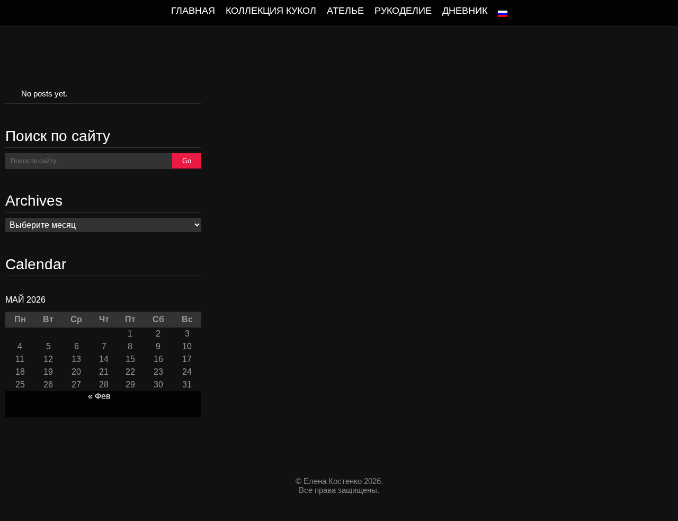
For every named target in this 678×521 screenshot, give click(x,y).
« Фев (99, 396)
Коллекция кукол (271, 10)
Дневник (464, 10)
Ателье (345, 10)
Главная (193, 10)
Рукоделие (403, 10)
